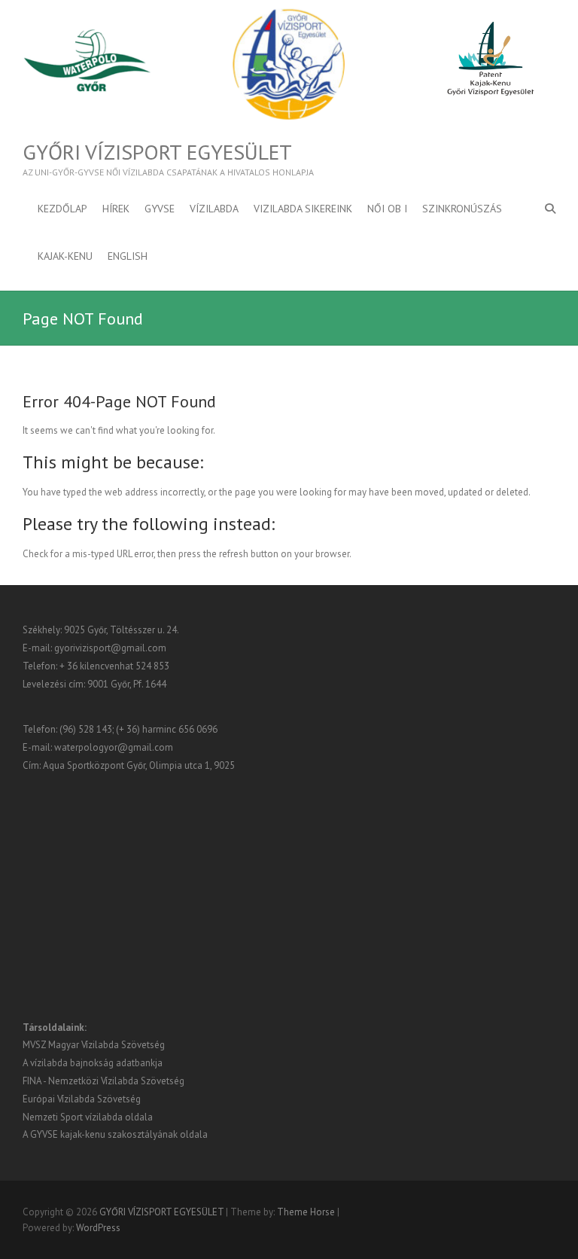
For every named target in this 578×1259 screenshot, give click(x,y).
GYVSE (159, 208)
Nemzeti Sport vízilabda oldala (88, 1117)
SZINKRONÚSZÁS (462, 208)
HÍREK (115, 208)
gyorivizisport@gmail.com (110, 648)
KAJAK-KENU (65, 256)
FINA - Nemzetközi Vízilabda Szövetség (103, 1081)
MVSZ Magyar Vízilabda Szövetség (94, 1044)
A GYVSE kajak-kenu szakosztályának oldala (115, 1134)
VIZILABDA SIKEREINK (303, 208)
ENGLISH (128, 256)
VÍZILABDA (214, 208)
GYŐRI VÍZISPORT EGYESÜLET (157, 152)
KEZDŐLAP (62, 208)
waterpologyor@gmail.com (113, 747)
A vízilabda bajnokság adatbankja (93, 1062)
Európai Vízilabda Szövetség (82, 1099)
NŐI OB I (387, 208)
